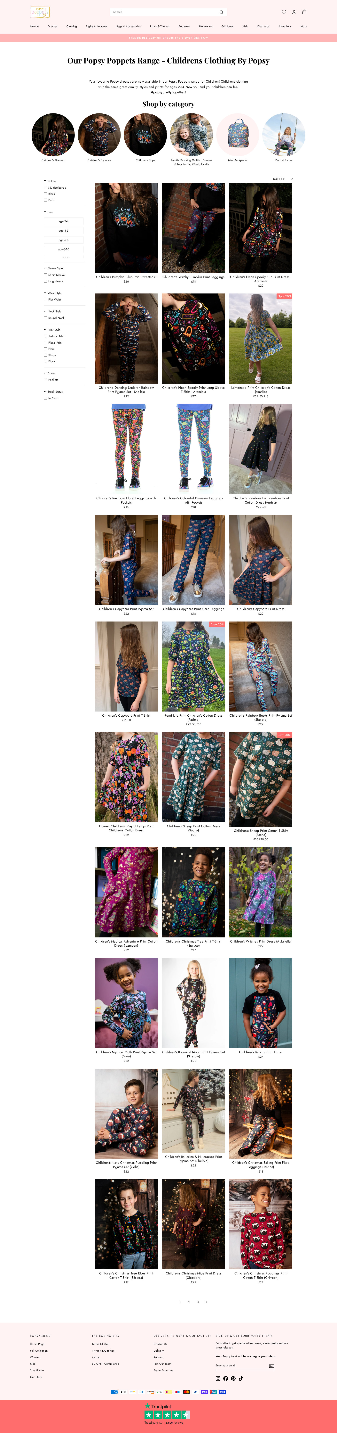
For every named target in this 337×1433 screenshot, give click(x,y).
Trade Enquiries (163, 1370)
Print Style (54, 330)
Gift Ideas (227, 26)
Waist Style (54, 293)
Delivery (159, 1351)
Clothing (72, 26)
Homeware (205, 26)
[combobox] (168, 12)
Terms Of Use (100, 1344)
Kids (245, 26)
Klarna (96, 1357)
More (304, 26)
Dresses (53, 26)
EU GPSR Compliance (105, 1364)
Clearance (263, 26)
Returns (158, 1357)
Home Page (37, 1344)
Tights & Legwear (96, 26)
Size (50, 212)
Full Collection (39, 1351)
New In (34, 26)
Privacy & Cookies (103, 1351)
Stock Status (55, 392)
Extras (51, 373)
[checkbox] (63, 188)
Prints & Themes (160, 26)
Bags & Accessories (128, 26)
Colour (52, 181)
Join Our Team (162, 1364)
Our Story (36, 1377)
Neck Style (54, 311)
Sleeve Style (55, 268)
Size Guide (37, 1370)
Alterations (285, 26)
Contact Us (160, 1344)
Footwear (184, 26)
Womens (35, 1357)
